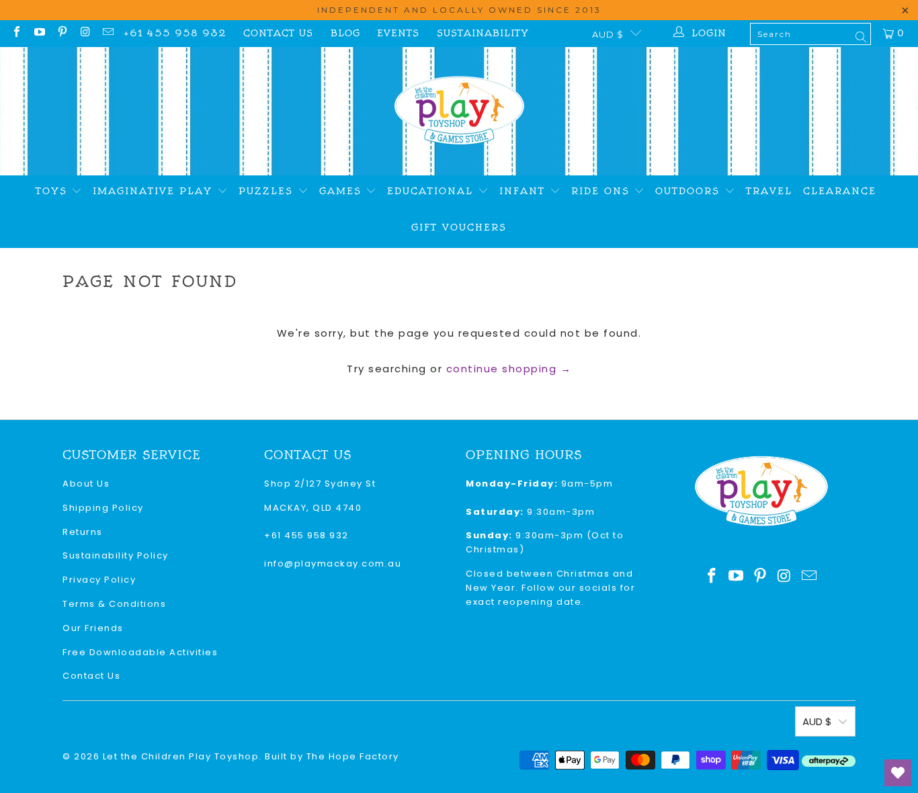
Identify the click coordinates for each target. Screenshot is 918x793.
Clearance (839, 191)
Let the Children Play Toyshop (181, 756)
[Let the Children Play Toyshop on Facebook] (16, 33)
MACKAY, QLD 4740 (313, 507)
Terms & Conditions (114, 603)
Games (342, 191)
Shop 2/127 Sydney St (320, 483)
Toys (54, 191)
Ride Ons (602, 191)
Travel (769, 191)
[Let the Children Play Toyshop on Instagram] (85, 33)
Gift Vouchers (459, 227)
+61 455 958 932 (175, 33)
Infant (524, 191)
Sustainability (483, 33)
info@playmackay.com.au (332, 563)
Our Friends (93, 628)
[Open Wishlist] (897, 772)
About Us (86, 483)
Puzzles (268, 191)
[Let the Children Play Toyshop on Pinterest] (62, 33)
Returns (82, 532)
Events (398, 33)
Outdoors (689, 191)
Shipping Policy (103, 507)
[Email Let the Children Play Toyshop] (107, 33)
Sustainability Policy (115, 555)
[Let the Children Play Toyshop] (459, 111)
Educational (432, 191)
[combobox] (810, 34)
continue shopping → (509, 369)
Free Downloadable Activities (140, 652)
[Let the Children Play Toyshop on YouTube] (39, 33)
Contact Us (278, 33)
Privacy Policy (99, 579)
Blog (345, 33)
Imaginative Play (155, 191)
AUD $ (608, 34)
